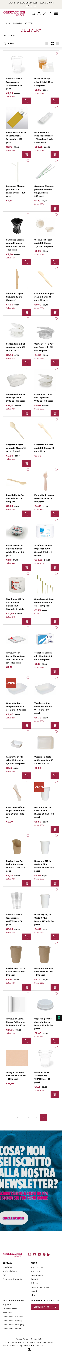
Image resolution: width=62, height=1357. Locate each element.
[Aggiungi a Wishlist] (28, 53)
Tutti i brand (36, 1271)
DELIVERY (28, 23)
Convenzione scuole (27, 3)
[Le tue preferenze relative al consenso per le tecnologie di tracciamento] (59, 1018)
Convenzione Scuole (40, 1287)
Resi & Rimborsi (10, 1271)
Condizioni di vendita (12, 1279)
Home (7, 23)
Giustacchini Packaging (13, 1324)
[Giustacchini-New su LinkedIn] (48, 1254)
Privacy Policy (21, 1339)
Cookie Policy (37, 1339)
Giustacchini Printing (12, 1321)
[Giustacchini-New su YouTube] (39, 1254)
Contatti (34, 1279)
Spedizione (8, 1267)
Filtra (10, 43)
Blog (33, 1295)
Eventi (12, 3)
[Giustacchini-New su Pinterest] (44, 1254)
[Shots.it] (31, 1349)
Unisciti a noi (41, 1307)
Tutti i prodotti (37, 1267)
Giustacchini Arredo (12, 1329)
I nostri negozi (37, 1275)
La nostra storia (10, 1309)
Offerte (34, 1283)
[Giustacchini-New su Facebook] (34, 1254)
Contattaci (31, 6)
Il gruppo (7, 1304)
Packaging (17, 23)
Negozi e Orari (47, 3)
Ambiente (7, 1313)
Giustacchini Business (13, 1317)
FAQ (4, 1275)
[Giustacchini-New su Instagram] (29, 1254)
